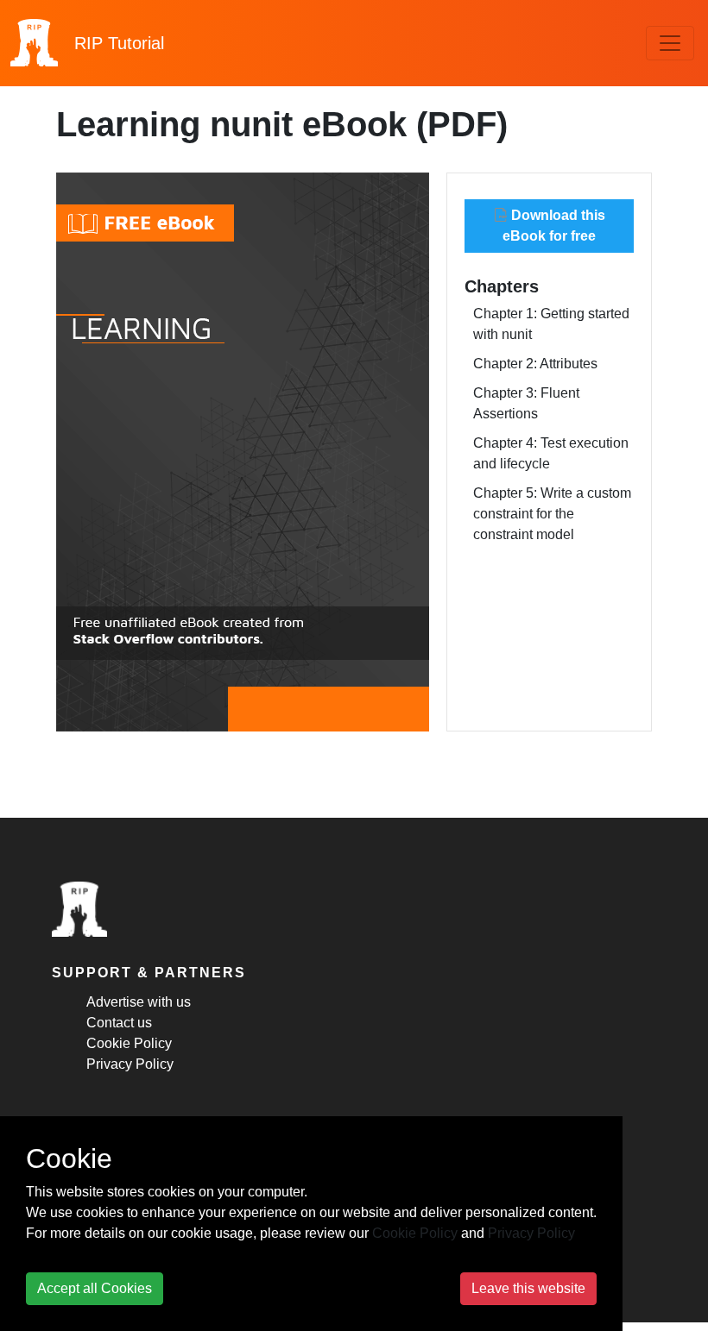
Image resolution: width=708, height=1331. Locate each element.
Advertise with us (138, 1002)
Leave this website (528, 1288)
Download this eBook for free (554, 225)
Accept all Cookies (94, 1288)
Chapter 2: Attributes (535, 363)
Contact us (119, 1022)
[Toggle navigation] (670, 43)
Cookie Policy (129, 1043)
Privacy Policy (130, 1064)
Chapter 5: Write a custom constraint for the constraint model (552, 514)
